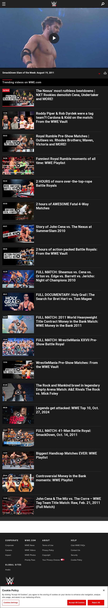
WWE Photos (30, 555)
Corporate (9, 545)
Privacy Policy (48, 550)
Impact (8, 555)
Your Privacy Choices (51, 560)
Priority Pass (30, 560)
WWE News (30, 545)
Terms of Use (47, 545)
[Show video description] (99, 73)
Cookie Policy (76, 560)
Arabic (8, 570)
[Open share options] (105, 73)
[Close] (104, 590)
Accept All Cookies (77, 602)
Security (74, 555)
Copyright (46, 555)
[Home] (54, 4)
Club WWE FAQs (78, 545)
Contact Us (75, 550)
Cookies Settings (11, 602)
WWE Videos (30, 550)
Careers (8, 550)
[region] (54, 597)
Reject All (96, 602)
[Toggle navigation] (3, 3)
